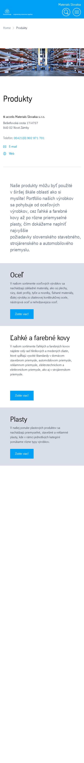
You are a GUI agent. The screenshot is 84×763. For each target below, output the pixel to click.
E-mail (12, 146)
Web (11, 153)
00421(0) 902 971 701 (29, 138)
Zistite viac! (22, 314)
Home (7, 28)
